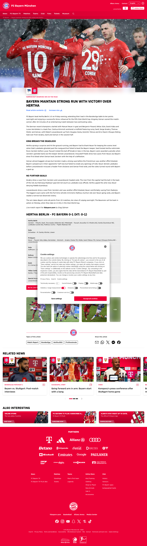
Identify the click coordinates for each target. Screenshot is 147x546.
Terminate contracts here (99, 531)
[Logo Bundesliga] (83, 540)
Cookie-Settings (113, 531)
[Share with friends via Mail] (97, 342)
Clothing (88, 481)
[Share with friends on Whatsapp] (102, 342)
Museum (65, 14)
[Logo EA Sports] (105, 448)
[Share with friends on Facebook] (119, 342)
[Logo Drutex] (92, 448)
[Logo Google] (81, 454)
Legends (71, 481)
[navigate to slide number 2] (74, 398)
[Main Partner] (125, 8)
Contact (124, 3)
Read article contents (35, 110)
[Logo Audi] (95, 440)
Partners (73, 432)
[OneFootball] (84, 521)
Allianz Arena (114, 3)
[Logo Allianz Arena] (65, 540)
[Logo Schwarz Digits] (59, 462)
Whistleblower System (74, 531)
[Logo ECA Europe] (75, 540)
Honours (105, 481)
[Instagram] (62, 521)
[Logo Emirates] (65, 454)
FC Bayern (6, 17)
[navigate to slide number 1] (70, 398)
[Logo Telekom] (49, 440)
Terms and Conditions (50, 531)
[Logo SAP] (44, 462)
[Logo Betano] (45, 448)
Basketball (67, 514)
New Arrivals (90, 488)
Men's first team (73, 478)
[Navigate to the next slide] (82, 399)
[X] (79, 521)
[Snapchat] (73, 521)
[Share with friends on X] (108, 342)
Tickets (57, 14)
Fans (49, 14)
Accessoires (90, 494)
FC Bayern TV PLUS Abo (39, 481)
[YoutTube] (68, 521)
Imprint (31, 531)
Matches (26, 14)
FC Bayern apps (107, 485)
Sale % (88, 491)
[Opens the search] (73, 13)
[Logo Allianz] (77, 440)
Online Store (90, 474)
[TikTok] (90, 521)
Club (43, 14)
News (5, 14)
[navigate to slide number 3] (77, 398)
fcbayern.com (55, 514)
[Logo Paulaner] (99, 454)
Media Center (92, 514)
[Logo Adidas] (61, 440)
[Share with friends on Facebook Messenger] (113, 342)
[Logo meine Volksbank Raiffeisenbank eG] (99, 462)
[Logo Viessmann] (79, 462)
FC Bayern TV (15, 14)
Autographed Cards (109, 488)
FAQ (83, 531)
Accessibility (62, 531)
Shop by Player (91, 485)
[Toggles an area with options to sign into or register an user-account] (142, 3)
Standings (57, 478)
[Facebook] (57, 521)
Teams (35, 14)
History (104, 478)
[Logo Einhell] (46, 454)
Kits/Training (90, 478)
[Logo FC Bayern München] (73, 506)
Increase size (54, 110)
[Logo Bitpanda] (62, 448)
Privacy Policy (38, 531)
